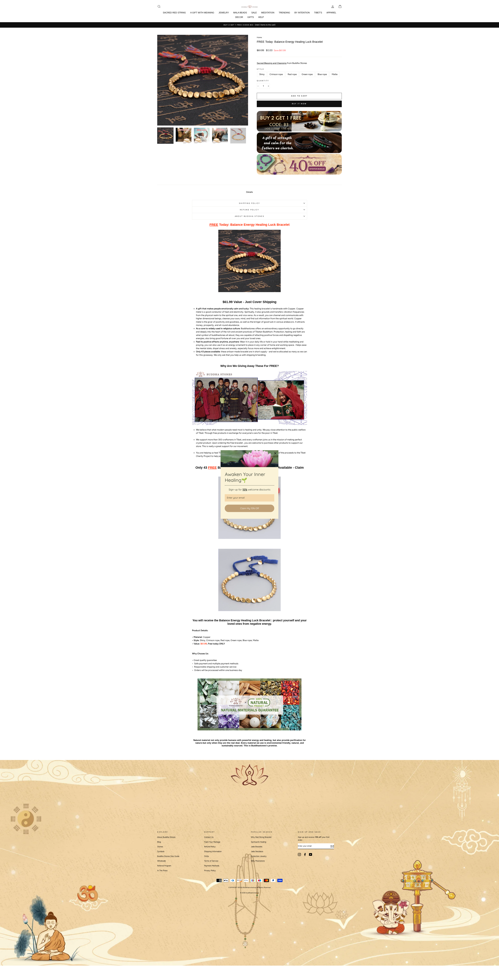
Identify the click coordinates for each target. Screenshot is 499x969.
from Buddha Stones (282, 63)
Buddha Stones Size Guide (168, 856)
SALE (254, 12)
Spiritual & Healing (258, 842)
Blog (159, 842)
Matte (334, 74)
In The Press (162, 870)
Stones (160, 846)
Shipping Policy (249, 203)
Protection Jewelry (259, 856)
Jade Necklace (257, 851)
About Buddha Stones (249, 216)
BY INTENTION (302, 12)
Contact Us (209, 837)
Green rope (307, 74)
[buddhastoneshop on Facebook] (305, 854)
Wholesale (161, 861)
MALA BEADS (240, 12)
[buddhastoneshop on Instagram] (299, 854)
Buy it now (299, 104)
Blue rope (322, 74)
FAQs (206, 856)
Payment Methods (211, 865)
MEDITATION (267, 12)
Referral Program (164, 865)
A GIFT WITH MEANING (202, 12)
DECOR (239, 17)
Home (259, 37)
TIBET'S (318, 12)
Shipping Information (213, 851)
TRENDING (284, 12)
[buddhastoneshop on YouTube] (310, 854)
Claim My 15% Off (249, 508)
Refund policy (249, 210)
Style (260, 69)
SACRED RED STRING (174, 12)
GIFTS (250, 17)
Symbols (160, 851)
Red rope (292, 74)
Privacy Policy (210, 870)
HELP (261, 17)
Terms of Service (211, 861)
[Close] (275, 453)
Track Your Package (212, 842)
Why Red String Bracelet (261, 837)
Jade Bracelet (256, 846)
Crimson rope (276, 74)
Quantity (263, 81)
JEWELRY (224, 12)
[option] (249, 24)
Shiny (262, 74)
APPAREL (331, 12)
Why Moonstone (258, 861)
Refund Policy (210, 846)
